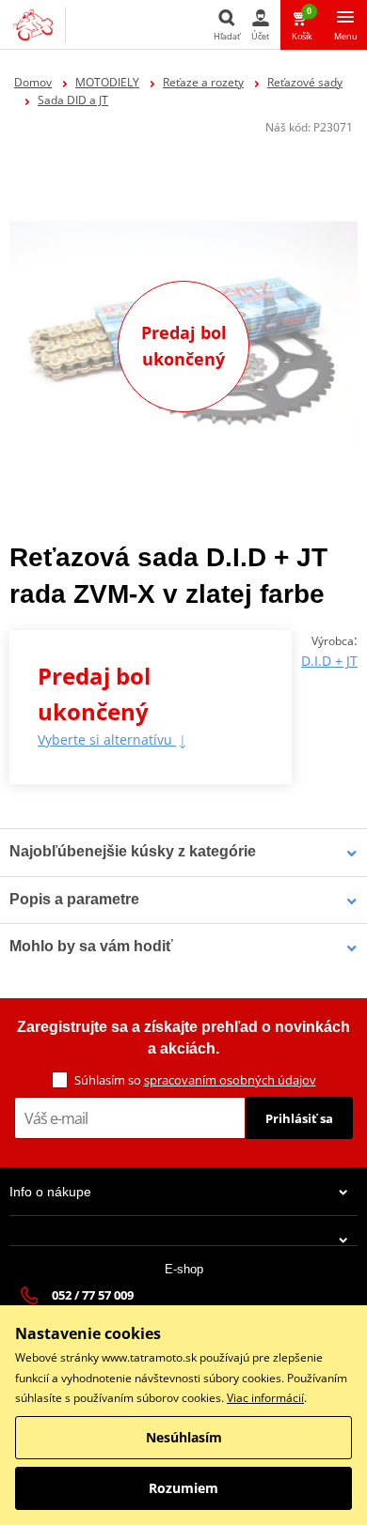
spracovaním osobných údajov (230, 1079)
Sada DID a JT (73, 100)
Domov (33, 82)
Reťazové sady (305, 82)
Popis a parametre (74, 899)
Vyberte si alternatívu (107, 739)
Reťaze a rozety (203, 82)
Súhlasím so (195, 1079)
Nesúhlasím (184, 1437)
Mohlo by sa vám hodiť (91, 946)
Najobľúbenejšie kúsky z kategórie (132, 851)
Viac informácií (265, 1398)
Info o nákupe (50, 1191)
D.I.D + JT (329, 661)
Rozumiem (183, 1488)
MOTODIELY (107, 82)
